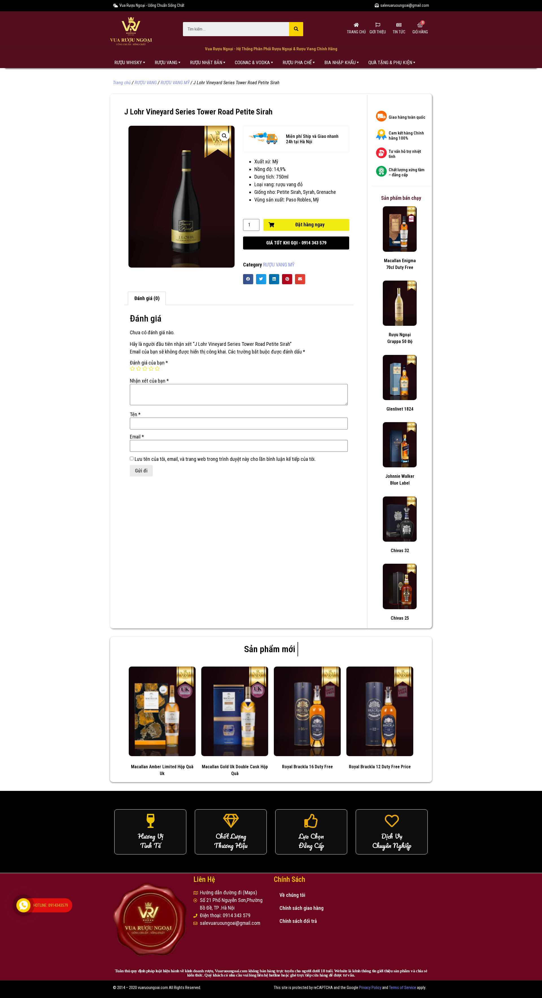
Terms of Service (402, 987)
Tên (135, 414)
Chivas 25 (400, 618)
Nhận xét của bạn (149, 380)
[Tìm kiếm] (296, 29)
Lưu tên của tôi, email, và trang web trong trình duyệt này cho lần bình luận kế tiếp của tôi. (225, 459)
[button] (296, 243)
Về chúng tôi (292, 895)
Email (137, 436)
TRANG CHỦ (356, 32)
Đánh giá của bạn (149, 362)
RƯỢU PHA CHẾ (297, 62)
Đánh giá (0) (146, 298)
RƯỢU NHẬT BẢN (206, 62)
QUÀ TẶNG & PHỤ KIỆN (390, 62)
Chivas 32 (400, 550)
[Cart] (420, 25)
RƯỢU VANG (166, 62)
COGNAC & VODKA (252, 62)
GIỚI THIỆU (378, 32)
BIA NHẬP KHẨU (340, 62)
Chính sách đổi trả (298, 921)
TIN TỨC (399, 32)
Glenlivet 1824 (399, 409)
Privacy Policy (370, 987)
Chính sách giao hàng (301, 908)
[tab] (147, 298)
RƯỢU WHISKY (128, 62)
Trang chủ (122, 82)
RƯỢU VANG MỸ (175, 82)
